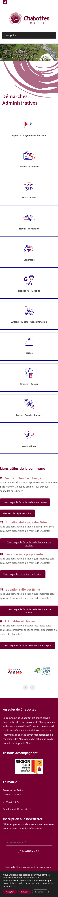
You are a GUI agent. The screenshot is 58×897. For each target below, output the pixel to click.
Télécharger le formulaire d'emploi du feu (25, 502)
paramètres (9, 886)
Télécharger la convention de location (22, 574)
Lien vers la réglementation (17, 513)
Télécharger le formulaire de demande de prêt (27, 645)
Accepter (10, 891)
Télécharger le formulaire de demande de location (29, 544)
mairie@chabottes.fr (21, 809)
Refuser (24, 891)
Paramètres (40, 891)
